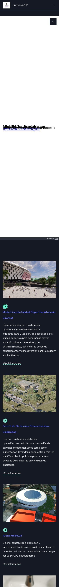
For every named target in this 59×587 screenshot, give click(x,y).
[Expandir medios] (29, 279)
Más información (12, 363)
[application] (29, 128)
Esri (56, 238)
